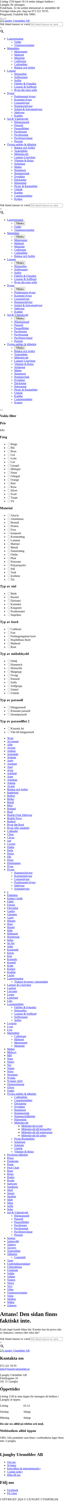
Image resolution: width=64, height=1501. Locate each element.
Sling (10, 1202)
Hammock (20, 170)
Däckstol (16, 600)
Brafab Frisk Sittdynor (19, 815)
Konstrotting (18, 536)
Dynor (10, 93)
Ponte (10, 1164)
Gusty (10, 917)
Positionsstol (18, 611)
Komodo (12, 959)
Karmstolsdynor (23, 875)
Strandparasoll (19, 714)
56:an (10, 738)
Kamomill (12, 949)
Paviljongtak (21, 134)
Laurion (11, 988)
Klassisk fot (17, 728)
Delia (10, 850)
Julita (10, 946)
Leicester (12, 991)
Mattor (18, 166)
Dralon (14, 526)
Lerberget (12, 997)
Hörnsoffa (16, 668)
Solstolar (19, 1145)
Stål (13, 568)
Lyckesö (12, 1023)
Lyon (10, 1026)
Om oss (11, 1462)
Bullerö (11, 821)
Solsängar (19, 163)
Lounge (11, 70)
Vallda (10, 1273)
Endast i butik (15, 898)
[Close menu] (1, 18)
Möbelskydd (21, 154)
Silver (14, 490)
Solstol (14, 689)
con (9, 840)
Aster (10, 776)
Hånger (11, 920)
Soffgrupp (16, 685)
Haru (10, 924)
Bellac (10, 799)
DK (9, 856)
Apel (10, 766)
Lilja (9, 1000)
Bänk (14, 593)
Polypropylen (18, 565)
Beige (14, 444)
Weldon (11, 1299)
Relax (10, 1174)
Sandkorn (12, 1186)
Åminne (11, 757)
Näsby (10, 1061)
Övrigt (14, 675)
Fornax (11, 904)
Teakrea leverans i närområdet (31, 981)
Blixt (10, 805)
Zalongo (12, 1305)
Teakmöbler (21, 150)
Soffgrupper (21, 77)
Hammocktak (21, 173)
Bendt (10, 802)
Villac (10, 1289)
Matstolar (19, 57)
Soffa (14, 682)
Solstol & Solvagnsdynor (28, 109)
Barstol (15, 597)
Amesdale (12, 754)
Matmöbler (13, 48)
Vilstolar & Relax (24, 160)
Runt (13, 646)
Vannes (11, 1279)
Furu (13, 529)
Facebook (12, 1490)
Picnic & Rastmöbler (26, 186)
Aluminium (17, 518)
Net (9, 1065)
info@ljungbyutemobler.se (15, 1368)
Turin (10, 1260)
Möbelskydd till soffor (33, 1135)
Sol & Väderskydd (17, 118)
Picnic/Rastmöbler (24, 1138)
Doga (10, 859)
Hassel (11, 927)
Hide (10, 930)
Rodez (10, 1177)
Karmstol (16, 604)
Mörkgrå (15, 469)
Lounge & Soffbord (25, 86)
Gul (13, 461)
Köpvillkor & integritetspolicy (24, 1468)
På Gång (12, 1493)
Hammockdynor (23, 106)
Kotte (10, 965)
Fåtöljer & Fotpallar (25, 83)
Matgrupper (20, 51)
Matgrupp (16, 671)
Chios (10, 834)
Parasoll (18, 125)
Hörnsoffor (20, 73)
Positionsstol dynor (25, 96)
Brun (13, 451)
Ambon (11, 750)
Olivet (10, 1087)
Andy (10, 760)
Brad (10, 811)
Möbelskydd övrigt (32, 1125)
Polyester (16, 561)
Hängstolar (20, 182)
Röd (13, 483)
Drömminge (14, 863)
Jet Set (10, 943)
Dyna (10, 866)
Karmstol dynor (23, 99)
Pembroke (12, 1161)
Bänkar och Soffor (24, 67)
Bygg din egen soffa (25, 90)
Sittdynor (19, 112)
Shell (10, 1190)
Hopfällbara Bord (20, 639)
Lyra (9, 1029)
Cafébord (16, 629)
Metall (14, 547)
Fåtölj (14, 661)
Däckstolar (20, 179)
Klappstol (16, 607)
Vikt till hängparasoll (22, 732)
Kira (9, 956)
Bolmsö (11, 808)
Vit (12, 501)
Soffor (17, 80)
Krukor (18, 198)
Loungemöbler (15, 1004)
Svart (14, 494)
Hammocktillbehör (24, 1116)
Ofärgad (15, 476)
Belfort (11, 795)
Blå (13, 447)
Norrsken (12, 1074)
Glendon (12, 914)
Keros (10, 952)
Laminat (15, 540)
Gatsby (11, 911)
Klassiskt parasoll (20, 710)
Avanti (11, 786)
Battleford (12, 792)
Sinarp (10, 1193)
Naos (10, 1058)
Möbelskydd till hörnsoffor (36, 1129)
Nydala (11, 1077)
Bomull (15, 522)
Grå (13, 454)
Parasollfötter (21, 128)
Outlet (17, 41)
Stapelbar (16, 614)
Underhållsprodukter (18, 1263)
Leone (10, 994)
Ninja (10, 1071)
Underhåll (19, 1257)
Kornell (11, 962)
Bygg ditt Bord (15, 824)
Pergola (18, 141)
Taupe (14, 497)
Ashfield (12, 773)
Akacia (15, 515)
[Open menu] (5, 18)
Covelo (11, 843)
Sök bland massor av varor (15, 24)
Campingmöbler (23, 195)
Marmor (15, 543)
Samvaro (12, 1183)
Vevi (9, 1286)
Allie (10, 744)
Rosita (10, 1180)
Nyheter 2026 (15, 1081)
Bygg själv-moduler (18, 827)
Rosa (13, 486)
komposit (16, 533)
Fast (13, 632)
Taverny (11, 1247)
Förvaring (12, 908)
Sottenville (13, 1241)
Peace (10, 1157)
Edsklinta (12, 895)
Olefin (14, 554)
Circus (10, 837)
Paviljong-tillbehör (17, 1154)
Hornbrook (13, 936)
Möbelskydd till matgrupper (36, 1132)
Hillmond (12, 933)
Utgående (12, 1270)
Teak (13, 572)
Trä (12, 579)
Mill (9, 1055)
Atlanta (11, 783)
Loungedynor (22, 102)
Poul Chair (13, 1167)
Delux (10, 853)
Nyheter (11, 1465)
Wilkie (10, 1302)
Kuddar (18, 115)
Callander (12, 831)
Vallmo (11, 1276)
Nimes (10, 1068)
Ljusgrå (15, 465)
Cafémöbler (20, 64)
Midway (12, 1052)
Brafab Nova (14, 818)
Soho (10, 1209)
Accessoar (13, 741)
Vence (10, 1282)
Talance (11, 1244)
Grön (14, 458)
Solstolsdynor (22, 888)
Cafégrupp (20, 61)
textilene (15, 575)
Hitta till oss (13, 1474)
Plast (13, 558)
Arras (10, 770)
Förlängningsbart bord (23, 636)
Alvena (11, 747)
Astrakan (12, 779)
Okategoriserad (15, 1084)
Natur (14, 472)
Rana (10, 1170)
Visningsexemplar (24, 45)
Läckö (10, 975)
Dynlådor (19, 176)
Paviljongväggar (23, 138)
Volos (10, 1295)
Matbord (19, 54)
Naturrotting (17, 551)
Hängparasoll (21, 122)
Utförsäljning (14, 1266)
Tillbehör (12, 1254)
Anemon (12, 763)
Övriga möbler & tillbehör (21, 144)
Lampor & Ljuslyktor (19, 984)
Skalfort (11, 1196)
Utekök (18, 189)
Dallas (10, 847)
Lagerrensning (15, 38)
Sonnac (11, 1238)
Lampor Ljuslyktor (24, 157)
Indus (10, 940)
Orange (15, 479)
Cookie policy (15, 1471)
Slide (10, 1199)
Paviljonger (20, 131)
